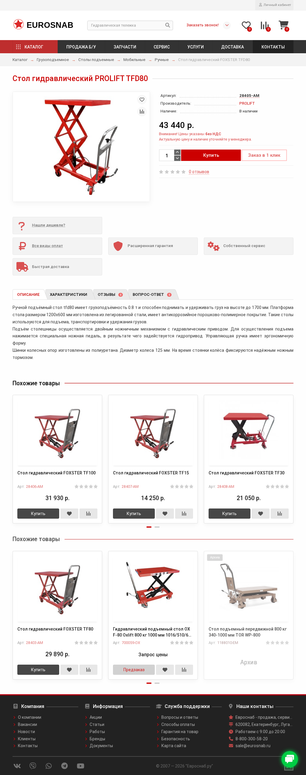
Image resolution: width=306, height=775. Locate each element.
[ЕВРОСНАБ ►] (18, 24)
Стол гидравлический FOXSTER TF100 (56, 473)
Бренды (97, 738)
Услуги (195, 47)
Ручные (162, 59)
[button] (149, 527)
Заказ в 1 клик (264, 155)
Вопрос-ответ (151, 294)
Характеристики (68, 294)
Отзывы (109, 294)
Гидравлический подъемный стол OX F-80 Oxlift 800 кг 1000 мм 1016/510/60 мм (152, 632)
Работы (97, 731)
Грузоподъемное (53, 59)
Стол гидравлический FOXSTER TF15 (151, 473)
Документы (101, 745)
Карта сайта (173, 745)
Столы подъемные (96, 59)
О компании (29, 717)
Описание (28, 294)
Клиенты (27, 738)
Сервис (162, 47)
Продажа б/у (81, 47)
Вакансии (27, 724)
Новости (26, 731)
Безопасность (175, 738)
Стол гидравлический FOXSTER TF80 (55, 629)
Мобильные (134, 59)
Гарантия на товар (179, 731)
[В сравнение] (142, 111)
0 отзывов (199, 171)
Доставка (232, 47)
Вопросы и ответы (179, 717)
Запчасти (125, 47)
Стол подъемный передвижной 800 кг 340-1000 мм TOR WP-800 (248, 632)
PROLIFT (247, 103)
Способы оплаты (178, 724)
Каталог (34, 47)
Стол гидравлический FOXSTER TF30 (246, 473)
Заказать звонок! (202, 25)
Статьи (97, 724)
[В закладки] (142, 99)
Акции (96, 717)
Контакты (273, 47)
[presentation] (13, 455)
